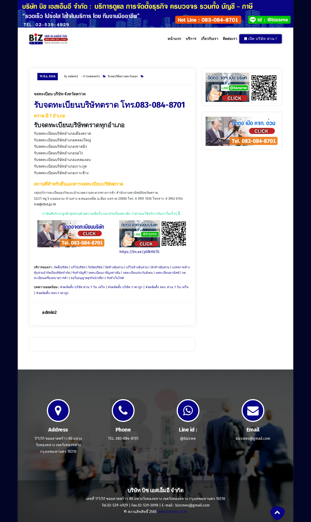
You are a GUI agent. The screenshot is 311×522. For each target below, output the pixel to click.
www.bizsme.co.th (172, 511)
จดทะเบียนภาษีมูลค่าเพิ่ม (104, 272)
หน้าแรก (174, 38)
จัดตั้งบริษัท (61, 267)
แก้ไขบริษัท (78, 267)
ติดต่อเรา (230, 38)
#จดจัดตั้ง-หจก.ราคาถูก (52, 293)
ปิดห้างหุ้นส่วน (114, 267)
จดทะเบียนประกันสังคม (138, 272)
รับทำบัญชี (79, 272)
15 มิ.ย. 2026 (48, 76)
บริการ (191, 38)
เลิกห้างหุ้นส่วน (159, 267)
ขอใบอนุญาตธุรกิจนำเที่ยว (88, 278)
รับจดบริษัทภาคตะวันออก (123, 76)
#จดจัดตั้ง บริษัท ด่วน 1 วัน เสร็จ (82, 287)
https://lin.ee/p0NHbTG (139, 252)
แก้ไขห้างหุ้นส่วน (137, 267)
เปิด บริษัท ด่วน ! (262, 38)
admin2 (73, 76)
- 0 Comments (90, 76)
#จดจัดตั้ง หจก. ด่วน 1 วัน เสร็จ (167, 287)
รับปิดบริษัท (95, 267)
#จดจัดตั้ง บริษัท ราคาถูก (125, 287)
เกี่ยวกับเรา (209, 38)
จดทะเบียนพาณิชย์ (168, 272)
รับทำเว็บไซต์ (115, 278)
